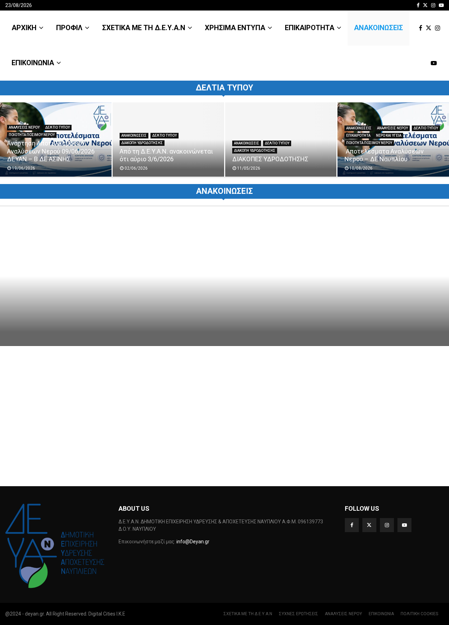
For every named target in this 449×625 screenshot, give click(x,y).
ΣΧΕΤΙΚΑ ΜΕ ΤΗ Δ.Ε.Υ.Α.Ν (143, 27)
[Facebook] (422, 28)
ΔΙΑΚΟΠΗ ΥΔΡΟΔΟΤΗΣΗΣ (142, 143)
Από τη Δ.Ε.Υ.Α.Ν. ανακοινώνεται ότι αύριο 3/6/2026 (166, 155)
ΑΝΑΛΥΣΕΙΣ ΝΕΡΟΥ (24, 127)
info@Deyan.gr (192, 541)
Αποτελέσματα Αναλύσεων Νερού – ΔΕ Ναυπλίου (384, 155)
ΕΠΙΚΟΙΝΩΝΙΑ (33, 63)
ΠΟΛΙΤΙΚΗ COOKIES (419, 613)
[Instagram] (439, 28)
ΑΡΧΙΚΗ (24, 27)
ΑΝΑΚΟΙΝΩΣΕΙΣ (378, 27)
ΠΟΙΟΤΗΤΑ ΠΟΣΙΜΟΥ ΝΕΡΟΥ (32, 135)
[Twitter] (430, 28)
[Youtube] (435, 63)
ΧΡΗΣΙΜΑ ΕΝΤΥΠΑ (235, 27)
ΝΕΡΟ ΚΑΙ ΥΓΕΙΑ (388, 135)
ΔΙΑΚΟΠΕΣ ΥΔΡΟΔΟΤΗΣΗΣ (270, 159)
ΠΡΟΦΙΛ (69, 27)
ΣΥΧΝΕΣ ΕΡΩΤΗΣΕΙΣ (298, 613)
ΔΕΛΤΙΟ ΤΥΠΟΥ (57, 127)
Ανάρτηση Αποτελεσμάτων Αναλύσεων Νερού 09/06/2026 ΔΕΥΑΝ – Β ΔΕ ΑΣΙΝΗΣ (51, 151)
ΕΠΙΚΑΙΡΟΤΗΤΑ (309, 27)
